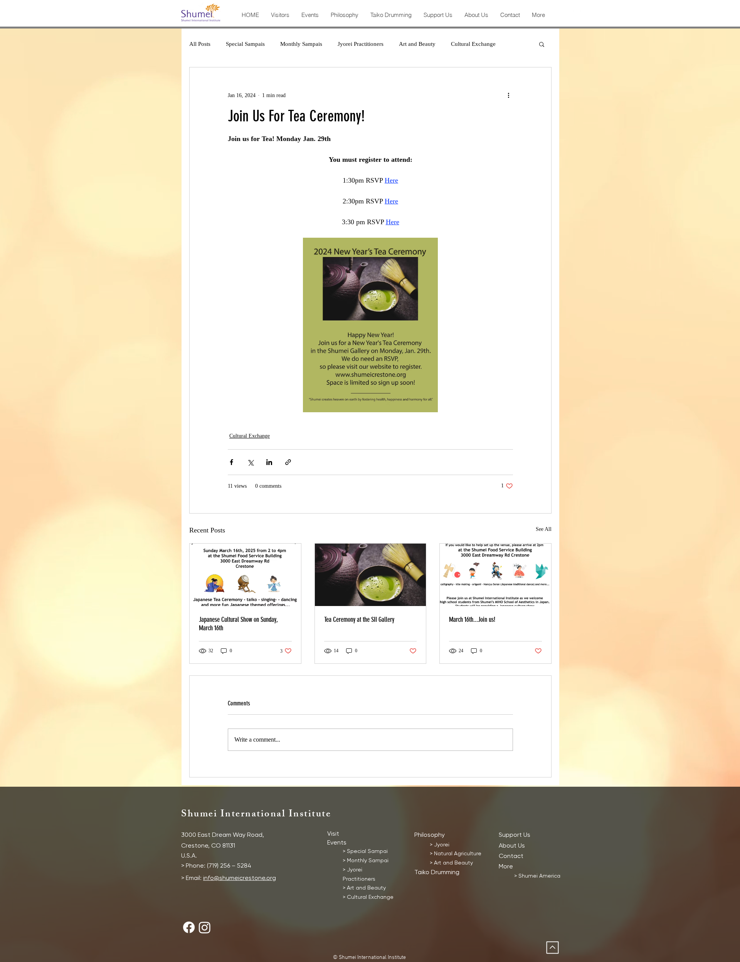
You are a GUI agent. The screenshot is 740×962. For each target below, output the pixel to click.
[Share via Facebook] (231, 462)
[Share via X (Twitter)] (250, 462)
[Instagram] (577, 14)
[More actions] (508, 95)
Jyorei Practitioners (360, 44)
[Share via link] (288, 462)
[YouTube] (591, 14)
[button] (541, 44)
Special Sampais (245, 44)
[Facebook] (563, 14)
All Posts (199, 44)
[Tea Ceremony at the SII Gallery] (370, 575)
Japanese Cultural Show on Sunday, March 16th (238, 623)
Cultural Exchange (473, 44)
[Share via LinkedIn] (269, 462)
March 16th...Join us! (472, 619)
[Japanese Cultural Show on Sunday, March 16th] (245, 575)
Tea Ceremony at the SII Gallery (359, 619)
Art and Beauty (417, 44)
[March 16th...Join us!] (495, 575)
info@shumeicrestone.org (239, 877)
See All (544, 529)
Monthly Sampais (301, 44)
